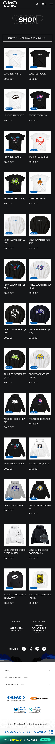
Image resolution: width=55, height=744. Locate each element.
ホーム (8, 670)
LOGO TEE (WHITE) (12, 73)
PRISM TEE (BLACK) (38, 115)
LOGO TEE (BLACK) (37, 73)
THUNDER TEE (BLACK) (14, 198)
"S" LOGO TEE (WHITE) (14, 115)
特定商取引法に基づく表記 (16, 677)
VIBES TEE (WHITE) (37, 198)
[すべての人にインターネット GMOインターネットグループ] (24, 732)
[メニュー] (51, 4)
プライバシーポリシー (14, 684)
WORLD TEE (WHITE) (38, 157)
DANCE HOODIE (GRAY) (14, 505)
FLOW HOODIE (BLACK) (14, 463)
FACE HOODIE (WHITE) (39, 463)
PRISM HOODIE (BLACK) (39, 419)
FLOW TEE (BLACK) (12, 157)
